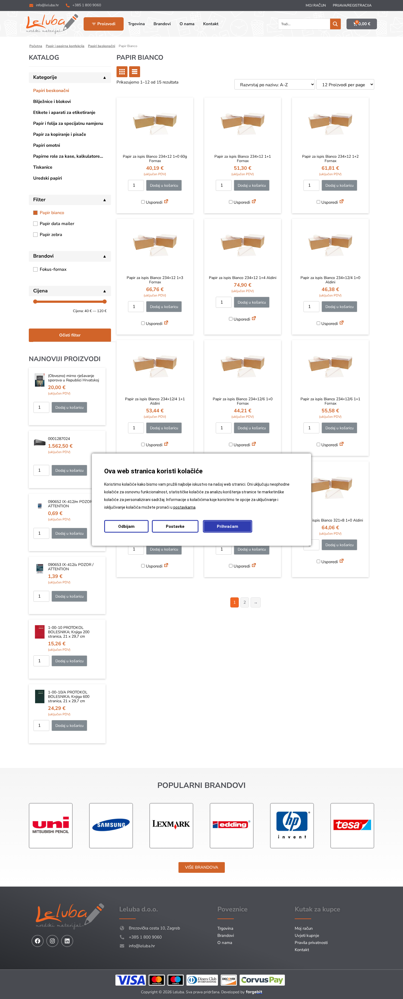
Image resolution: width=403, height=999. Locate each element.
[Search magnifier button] (335, 24)
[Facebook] (38, 941)
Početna (35, 46)
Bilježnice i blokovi (52, 102)
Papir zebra (51, 235)
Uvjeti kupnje (307, 935)
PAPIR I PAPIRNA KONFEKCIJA (65, 46)
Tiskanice (42, 167)
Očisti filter (70, 335)
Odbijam (126, 526)
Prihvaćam (227, 526)
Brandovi (225, 935)
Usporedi (153, 202)
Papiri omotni (46, 145)
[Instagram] (52, 941)
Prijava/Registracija (352, 5)
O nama (224, 942)
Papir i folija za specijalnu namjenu (68, 123)
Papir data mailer (57, 224)
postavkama (184, 507)
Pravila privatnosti (311, 942)
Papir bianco (52, 213)
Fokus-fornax (53, 269)
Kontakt (302, 949)
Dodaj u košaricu (69, 407)
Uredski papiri (47, 178)
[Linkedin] (67, 941)
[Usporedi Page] (166, 202)
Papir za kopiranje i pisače (59, 134)
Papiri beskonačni (51, 91)
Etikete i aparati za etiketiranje (64, 113)
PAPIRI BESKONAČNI (101, 46)
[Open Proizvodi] (94, 24)
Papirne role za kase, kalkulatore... (68, 156)
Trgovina (225, 928)
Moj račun (316, 5)
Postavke (175, 526)
